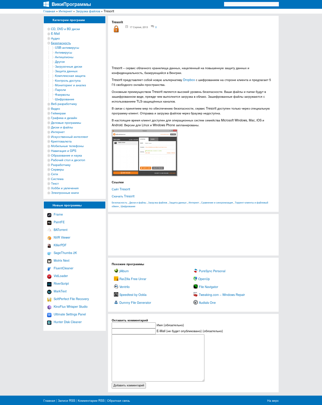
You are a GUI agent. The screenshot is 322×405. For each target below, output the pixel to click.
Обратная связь (118, 400)
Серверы (57, 169)
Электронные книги (65, 192)
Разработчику (61, 164)
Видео (55, 108)
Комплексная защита (70, 75)
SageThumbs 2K (65, 252)
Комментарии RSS (91, 400)
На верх (273, 400)
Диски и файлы (62, 127)
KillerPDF (60, 245)
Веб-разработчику (64, 103)
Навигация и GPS (63, 150)
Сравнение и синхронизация (217, 202)
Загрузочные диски (68, 66)
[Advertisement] (193, 51)
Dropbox (189, 79)
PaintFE (59, 222)
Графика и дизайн (64, 117)
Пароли (60, 89)
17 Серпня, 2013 (139, 27)
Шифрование (64, 99)
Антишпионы (64, 57)
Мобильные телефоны (67, 146)
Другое (60, 61)
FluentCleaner (63, 268)
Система (57, 178)
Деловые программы (66, 122)
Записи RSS (66, 400)
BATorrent (60, 229)
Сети (54, 174)
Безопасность (61, 43)
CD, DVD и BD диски (65, 29)
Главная (49, 11)
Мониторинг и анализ (70, 85)
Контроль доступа (68, 80)
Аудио (55, 38)
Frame (58, 214)
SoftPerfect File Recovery (71, 299)
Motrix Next (61, 260)
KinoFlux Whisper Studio (71, 306)
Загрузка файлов (88, 11)
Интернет (65, 11)
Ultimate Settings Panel (70, 314)
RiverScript (61, 283)
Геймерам (58, 113)
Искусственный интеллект (69, 136)
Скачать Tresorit (123, 196)
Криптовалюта (61, 141)
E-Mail (55, 33)
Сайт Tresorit (121, 189)
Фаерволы (62, 94)
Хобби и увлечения (65, 188)
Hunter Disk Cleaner (68, 322)
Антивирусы (63, 52)
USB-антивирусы (67, 47)
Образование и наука (66, 155)
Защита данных (66, 71)
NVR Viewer (62, 237)
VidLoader (61, 276)
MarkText (60, 291)
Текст (55, 183)
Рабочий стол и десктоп (68, 160)
